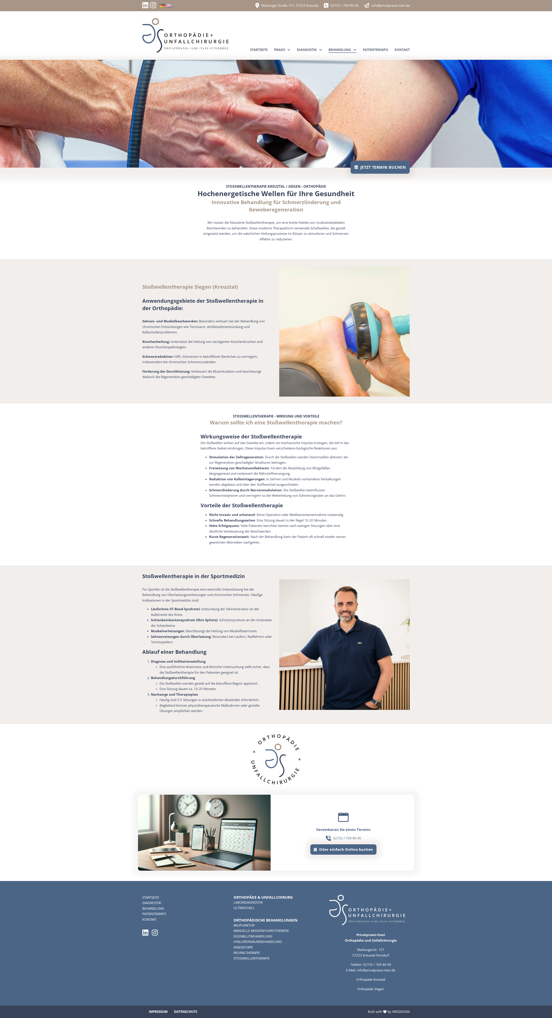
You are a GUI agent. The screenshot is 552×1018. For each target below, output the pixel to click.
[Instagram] (153, 5)
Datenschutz (185, 1011)
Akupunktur (244, 925)
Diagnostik (307, 49)
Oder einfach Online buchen (346, 849)
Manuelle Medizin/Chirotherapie (261, 930)
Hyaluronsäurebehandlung (258, 941)
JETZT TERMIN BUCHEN (383, 167)
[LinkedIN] (146, 5)
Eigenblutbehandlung (253, 936)
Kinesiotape (243, 947)
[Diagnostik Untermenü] (320, 49)
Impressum (158, 1011)
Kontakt (402, 49)
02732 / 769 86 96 (345, 5)
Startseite (259, 49)
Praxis (279, 49)
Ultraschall (244, 908)
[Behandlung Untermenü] (354, 49)
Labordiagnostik (248, 902)
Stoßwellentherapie (252, 958)
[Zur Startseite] (185, 35)
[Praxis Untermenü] (288, 49)
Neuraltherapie (247, 952)
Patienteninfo (375, 49)
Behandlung (340, 49)
